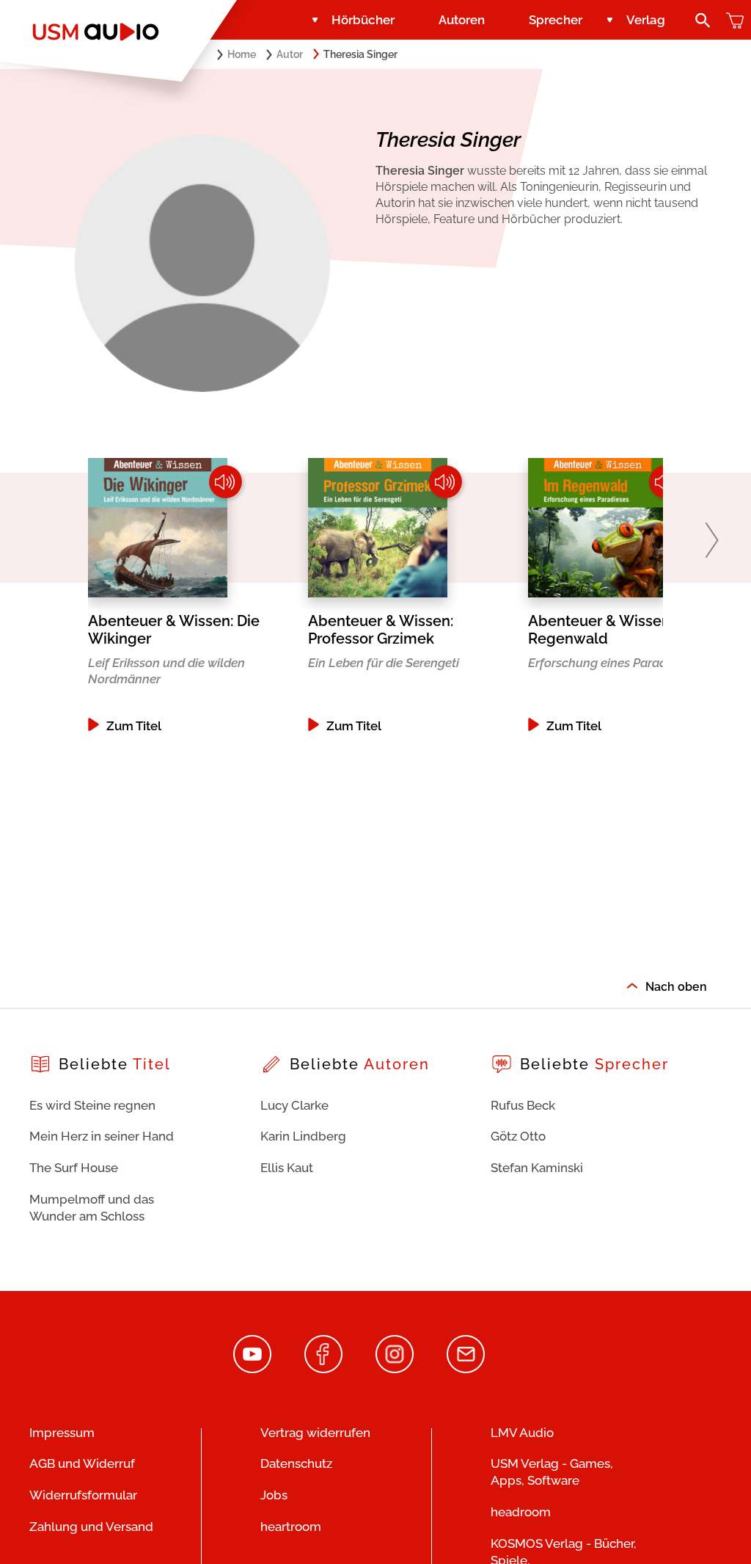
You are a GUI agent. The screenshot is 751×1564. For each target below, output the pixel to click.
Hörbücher (363, 19)
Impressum (62, 1432)
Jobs (273, 1495)
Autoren (462, 19)
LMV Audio (522, 1432)
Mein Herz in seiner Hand (101, 1136)
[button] (712, 540)
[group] (198, 595)
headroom (521, 1512)
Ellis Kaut (286, 1167)
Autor (289, 54)
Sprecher (555, 19)
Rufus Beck (523, 1105)
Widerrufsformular (83, 1495)
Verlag (645, 19)
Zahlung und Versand (91, 1526)
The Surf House (73, 1167)
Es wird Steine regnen (92, 1105)
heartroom (290, 1526)
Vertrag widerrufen (315, 1432)
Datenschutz (296, 1463)
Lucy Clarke (294, 1105)
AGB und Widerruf (82, 1463)
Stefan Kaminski (537, 1167)
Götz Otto (518, 1136)
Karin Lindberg (303, 1136)
